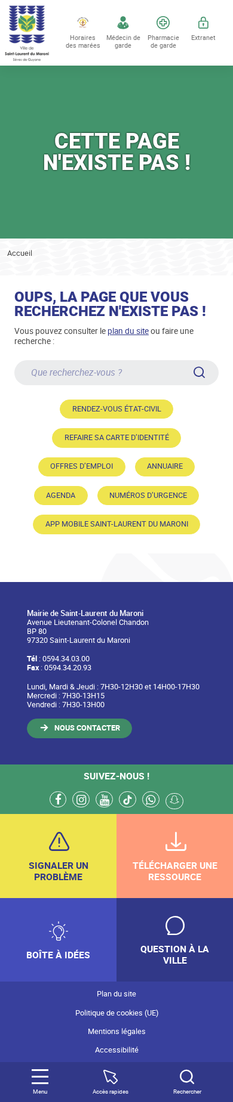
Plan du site (116, 994)
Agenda (60, 495)
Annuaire (165, 466)
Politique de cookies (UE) (116, 1013)
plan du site (128, 330)
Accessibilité (117, 1050)
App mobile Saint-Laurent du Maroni (116, 524)
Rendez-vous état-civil (116, 409)
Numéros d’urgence (148, 495)
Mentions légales (117, 1031)
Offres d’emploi (81, 466)
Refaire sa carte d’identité (117, 437)
